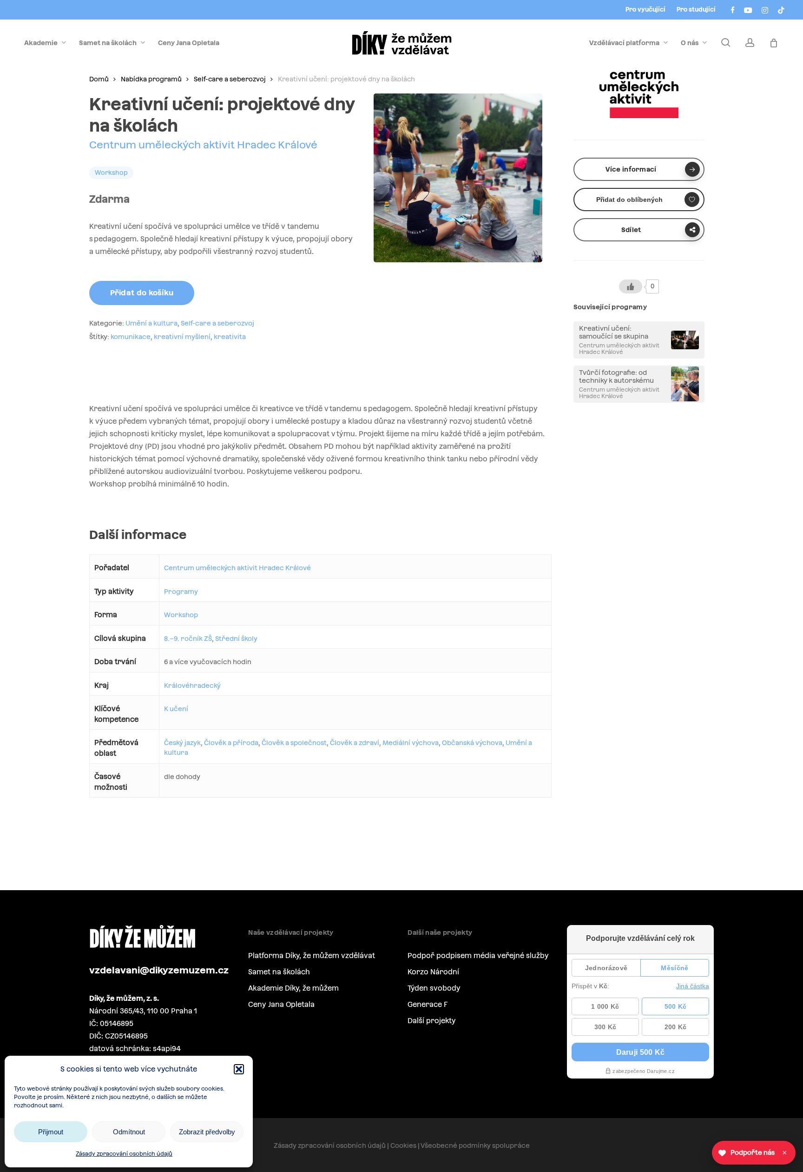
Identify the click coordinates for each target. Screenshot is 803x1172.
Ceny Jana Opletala (281, 1004)
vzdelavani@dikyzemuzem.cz (159, 970)
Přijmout (50, 1132)
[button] (239, 1069)
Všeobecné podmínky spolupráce (475, 1145)
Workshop (181, 615)
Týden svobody (434, 988)
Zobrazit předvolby (207, 1132)
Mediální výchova (410, 742)
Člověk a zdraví (354, 742)
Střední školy (236, 638)
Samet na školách (279, 972)
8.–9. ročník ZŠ (188, 638)
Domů (99, 79)
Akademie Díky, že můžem (293, 988)
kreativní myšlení (182, 336)
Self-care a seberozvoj (230, 79)
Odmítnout (129, 1132)
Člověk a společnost (294, 742)
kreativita (230, 336)
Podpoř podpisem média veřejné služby (478, 955)
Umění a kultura (151, 323)
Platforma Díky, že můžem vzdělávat (311, 955)
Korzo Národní (433, 972)
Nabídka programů (151, 79)
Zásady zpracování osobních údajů (124, 1154)
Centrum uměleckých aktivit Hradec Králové (203, 145)
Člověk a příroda (231, 742)
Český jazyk (182, 742)
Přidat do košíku (142, 292)
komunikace (131, 336)
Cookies (403, 1145)
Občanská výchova (472, 742)
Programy (181, 591)
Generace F (428, 1004)
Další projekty (432, 1021)
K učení (176, 709)
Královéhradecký (192, 685)
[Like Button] (630, 286)
